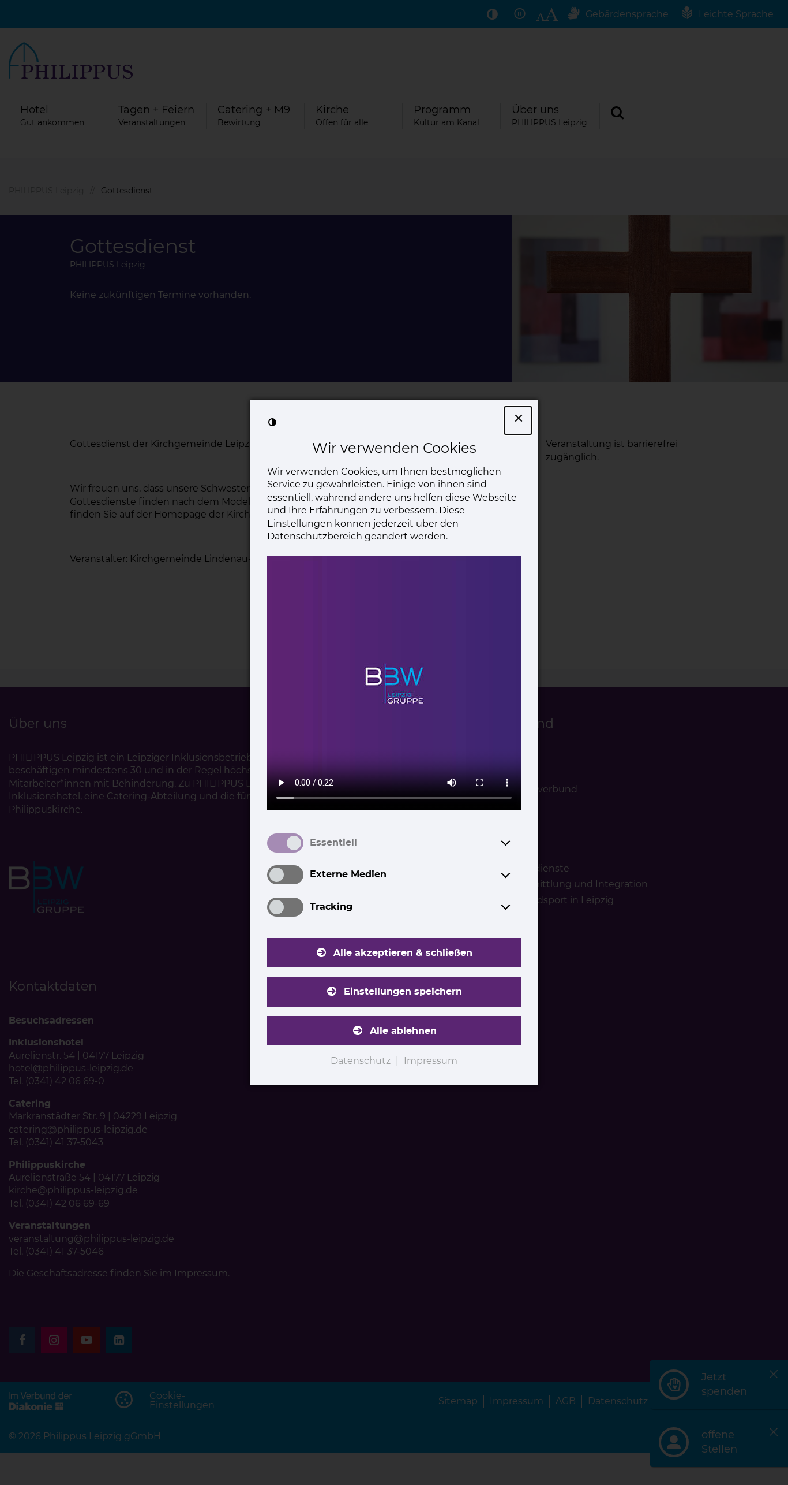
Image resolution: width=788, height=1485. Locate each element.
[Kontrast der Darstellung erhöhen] (272, 422)
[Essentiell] (516, 843)
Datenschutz (362, 1060)
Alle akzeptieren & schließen (402, 952)
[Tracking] (516, 907)
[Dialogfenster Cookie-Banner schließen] (518, 420)
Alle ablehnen (403, 1030)
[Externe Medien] (516, 875)
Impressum (430, 1060)
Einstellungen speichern (403, 991)
